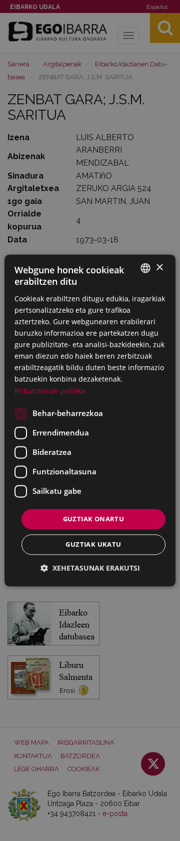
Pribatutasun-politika (49, 391)
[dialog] (90, 420)
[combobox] (145, 268)
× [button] (159, 267)
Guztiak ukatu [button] (93, 544)
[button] (90, 568)
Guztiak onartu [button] (93, 518)
